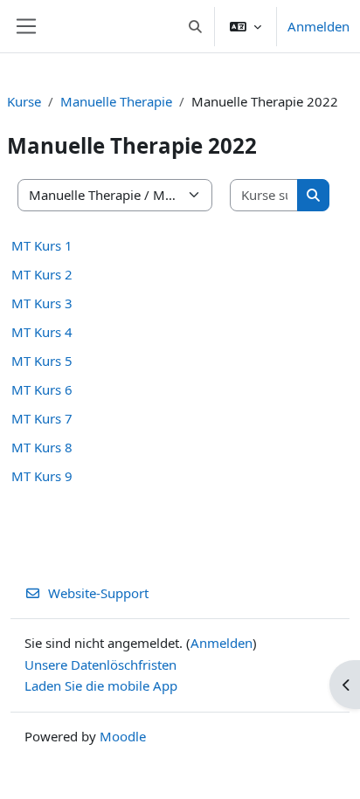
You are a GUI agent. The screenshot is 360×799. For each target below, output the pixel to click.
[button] (196, 26)
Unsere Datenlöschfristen (100, 664)
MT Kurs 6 (42, 389)
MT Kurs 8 (42, 447)
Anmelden (318, 26)
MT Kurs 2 (42, 274)
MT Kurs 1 (42, 245)
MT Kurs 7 (42, 418)
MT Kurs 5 (42, 360)
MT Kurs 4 (42, 332)
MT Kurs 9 (42, 476)
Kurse (24, 101)
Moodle (123, 736)
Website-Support (98, 593)
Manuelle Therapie (116, 101)
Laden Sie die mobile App (100, 685)
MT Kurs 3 (42, 303)
